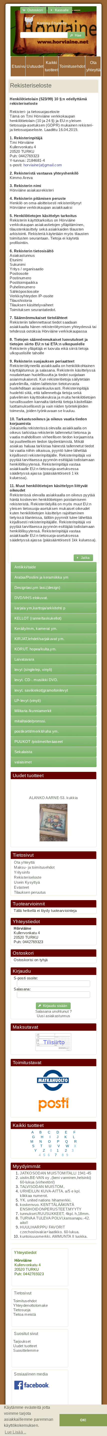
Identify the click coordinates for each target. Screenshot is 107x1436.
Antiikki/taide (25, 567)
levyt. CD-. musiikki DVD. (36, 680)
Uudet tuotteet (28, 775)
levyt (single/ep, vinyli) (33, 670)
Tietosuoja (21, 1310)
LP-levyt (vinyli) (27, 701)
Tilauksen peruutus (30, 892)
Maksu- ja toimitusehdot (34, 867)
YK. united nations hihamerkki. (45, 1200)
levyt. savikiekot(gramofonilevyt (41, 690)
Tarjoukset (22, 1341)
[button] (33, 10)
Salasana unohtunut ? (53, 1011)
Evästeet (21, 887)
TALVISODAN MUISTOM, (42, 1187)
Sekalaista (23, 752)
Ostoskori (23, 953)
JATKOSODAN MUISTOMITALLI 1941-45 (55, 1173)
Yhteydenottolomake (30, 1305)
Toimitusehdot (72, 66)
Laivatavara (24, 659)
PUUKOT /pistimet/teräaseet (38, 742)
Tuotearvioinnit (29, 903)
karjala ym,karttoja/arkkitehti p (39, 608)
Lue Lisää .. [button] (15, 1432)
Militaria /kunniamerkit (33, 711)
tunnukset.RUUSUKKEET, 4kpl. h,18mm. (55, 1214)
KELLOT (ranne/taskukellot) (38, 618)
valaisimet (23, 762)
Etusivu (18, 66)
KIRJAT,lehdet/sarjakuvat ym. (39, 639)
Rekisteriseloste (27, 877)
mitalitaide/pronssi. (30, 721)
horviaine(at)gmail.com (42, 165)
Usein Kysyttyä (27, 882)
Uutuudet (35, 66)
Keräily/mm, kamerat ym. (35, 629)
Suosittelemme (26, 1350)
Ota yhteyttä (93, 66)
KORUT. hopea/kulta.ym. (35, 649)
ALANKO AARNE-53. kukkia (53, 794)
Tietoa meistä (24, 1314)
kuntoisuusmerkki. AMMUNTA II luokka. (54, 1236)
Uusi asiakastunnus (53, 1016)
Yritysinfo (22, 872)
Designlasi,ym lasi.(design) (37, 588)
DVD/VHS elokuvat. (31, 598)
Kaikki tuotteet (51, 66)
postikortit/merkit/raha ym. (36, 731)
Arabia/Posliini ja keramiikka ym (41, 577)
